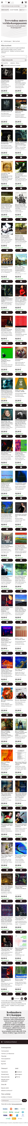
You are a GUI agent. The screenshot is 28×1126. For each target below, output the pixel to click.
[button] (17, 1104)
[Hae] (25, 6)
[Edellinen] (22, 998)
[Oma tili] (22, 2)
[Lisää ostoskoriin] (7, 95)
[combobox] (14, 6)
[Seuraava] (25, 998)
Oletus (17, 63)
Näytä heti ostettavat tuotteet (12, 65)
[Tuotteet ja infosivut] (2, 2)
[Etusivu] (9, 2)
